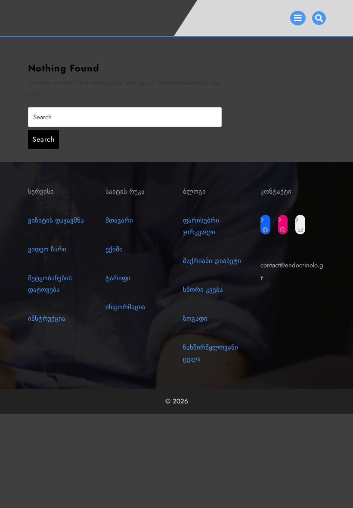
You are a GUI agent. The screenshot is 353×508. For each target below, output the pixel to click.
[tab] (298, 18)
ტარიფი (117, 278)
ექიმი (114, 249)
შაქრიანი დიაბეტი (212, 261)
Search (43, 139)
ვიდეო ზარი (47, 249)
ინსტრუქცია (46, 318)
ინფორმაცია (125, 307)
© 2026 (176, 401)
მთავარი (119, 220)
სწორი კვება (203, 289)
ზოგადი (195, 318)
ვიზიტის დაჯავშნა (56, 220)
